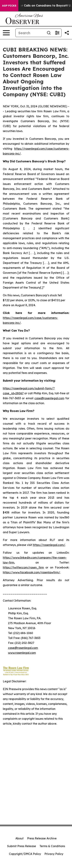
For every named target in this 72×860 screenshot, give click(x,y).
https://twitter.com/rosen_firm (23, 567)
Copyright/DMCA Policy (25, 854)
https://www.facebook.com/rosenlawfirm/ (31, 572)
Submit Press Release (21, 846)
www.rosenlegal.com (22, 652)
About (19, 838)
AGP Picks (9, 5)
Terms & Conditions (52, 846)
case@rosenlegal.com (49, 398)
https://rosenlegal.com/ (49, 545)
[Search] (49, 33)
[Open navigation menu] (6, 32)
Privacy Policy (53, 854)
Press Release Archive (42, 838)
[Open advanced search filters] (57, 33)
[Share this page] (66, 32)
